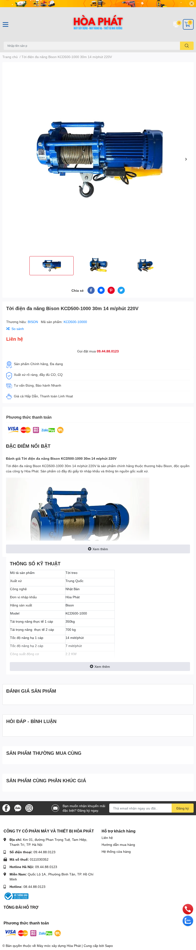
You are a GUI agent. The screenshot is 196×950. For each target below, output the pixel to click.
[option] (98, 159)
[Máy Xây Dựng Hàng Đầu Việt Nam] (98, 24)
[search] (187, 46)
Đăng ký (182, 808)
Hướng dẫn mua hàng (118, 844)
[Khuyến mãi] (98, 3)
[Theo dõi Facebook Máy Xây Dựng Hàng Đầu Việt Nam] (6, 808)
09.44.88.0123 (108, 351)
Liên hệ (107, 838)
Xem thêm (100, 549)
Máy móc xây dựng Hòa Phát (59, 946)
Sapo (109, 946)
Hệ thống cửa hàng (116, 851)
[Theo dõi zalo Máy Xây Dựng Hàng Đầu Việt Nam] (18, 808)
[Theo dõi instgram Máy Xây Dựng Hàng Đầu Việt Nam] (29, 808)
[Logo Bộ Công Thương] (16, 896)
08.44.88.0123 (34, 887)
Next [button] (186, 159)
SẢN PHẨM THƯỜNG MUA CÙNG (44, 753)
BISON (33, 322)
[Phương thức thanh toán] (35, 429)
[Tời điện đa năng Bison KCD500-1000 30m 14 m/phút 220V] (98, 159)
